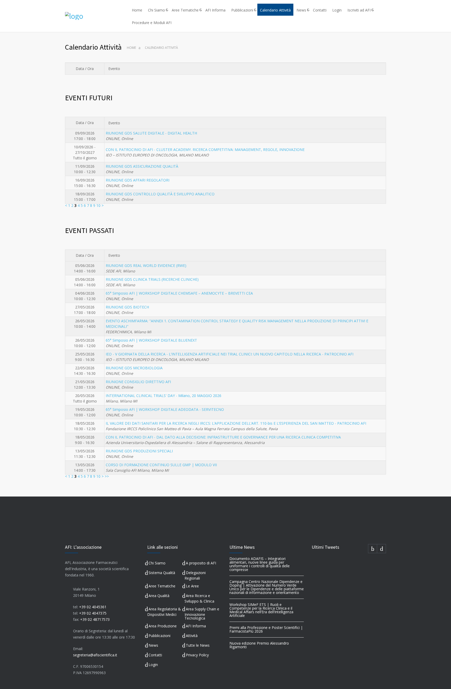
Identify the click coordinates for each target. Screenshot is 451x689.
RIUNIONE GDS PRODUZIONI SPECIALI (139, 450)
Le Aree (192, 585)
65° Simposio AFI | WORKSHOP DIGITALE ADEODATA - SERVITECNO (165, 409)
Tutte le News (198, 645)
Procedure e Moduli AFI (151, 22)
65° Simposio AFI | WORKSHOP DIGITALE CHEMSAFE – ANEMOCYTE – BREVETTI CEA (179, 293)
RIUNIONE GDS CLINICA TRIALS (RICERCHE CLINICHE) (152, 279)
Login (337, 10)
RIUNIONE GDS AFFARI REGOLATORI (137, 180)
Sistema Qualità (162, 572)
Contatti (320, 10)
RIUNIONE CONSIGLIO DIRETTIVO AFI (138, 381)
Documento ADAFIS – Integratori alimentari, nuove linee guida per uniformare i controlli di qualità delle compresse (259, 564)
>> (107, 476)
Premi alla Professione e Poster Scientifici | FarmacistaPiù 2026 (266, 629)
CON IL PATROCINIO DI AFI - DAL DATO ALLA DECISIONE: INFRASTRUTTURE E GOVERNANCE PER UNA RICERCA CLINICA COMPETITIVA (223, 437)
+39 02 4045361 (92, 606)
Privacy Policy (197, 654)
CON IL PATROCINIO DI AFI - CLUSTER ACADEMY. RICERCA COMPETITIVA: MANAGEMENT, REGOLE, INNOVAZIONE (205, 149)
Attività (192, 635)
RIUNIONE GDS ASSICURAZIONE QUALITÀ (142, 166)
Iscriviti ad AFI (359, 10)
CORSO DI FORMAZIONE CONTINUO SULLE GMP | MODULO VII (161, 464)
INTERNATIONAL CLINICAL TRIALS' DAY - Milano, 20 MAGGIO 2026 (163, 395)
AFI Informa (215, 10)
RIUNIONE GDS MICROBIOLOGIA (134, 367)
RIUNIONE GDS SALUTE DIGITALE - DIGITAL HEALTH (151, 133)
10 (98, 205)
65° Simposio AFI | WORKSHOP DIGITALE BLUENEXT (151, 340)
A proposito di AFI (201, 562)
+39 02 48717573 (95, 619)
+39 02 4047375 (92, 613)
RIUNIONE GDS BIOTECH (127, 307)
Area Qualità (159, 595)
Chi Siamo (156, 10)
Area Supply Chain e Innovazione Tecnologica (202, 613)
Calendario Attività (275, 10)
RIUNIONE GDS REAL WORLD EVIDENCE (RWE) (146, 265)
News (301, 10)
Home (137, 10)
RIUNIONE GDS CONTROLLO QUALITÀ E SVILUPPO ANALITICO (160, 193)
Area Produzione (163, 625)
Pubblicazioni (242, 10)
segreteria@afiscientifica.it (95, 654)
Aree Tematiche (185, 10)
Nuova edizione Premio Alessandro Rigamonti (259, 645)
